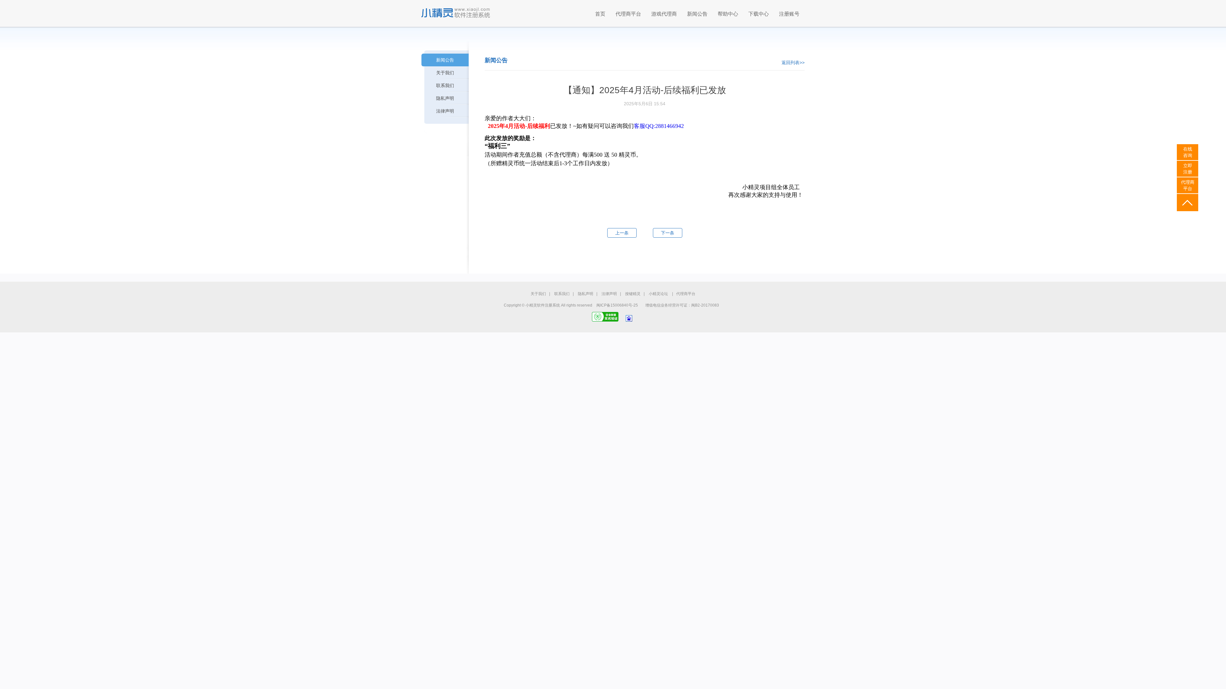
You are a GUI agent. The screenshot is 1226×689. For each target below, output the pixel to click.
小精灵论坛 (658, 294)
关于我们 (445, 72)
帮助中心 (728, 14)
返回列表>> (793, 62)
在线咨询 (1187, 152)
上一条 (622, 232)
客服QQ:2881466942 (659, 126)
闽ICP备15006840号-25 (617, 305)
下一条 (667, 232)
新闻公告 (697, 14)
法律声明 (445, 111)
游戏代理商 (664, 14)
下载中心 (758, 14)
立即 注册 (1187, 168)
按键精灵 (632, 294)
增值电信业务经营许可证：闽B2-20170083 (682, 305)
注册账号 (789, 14)
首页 (600, 14)
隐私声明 (445, 98)
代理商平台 (628, 14)
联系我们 (445, 85)
